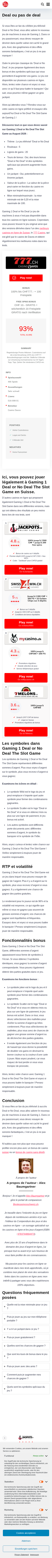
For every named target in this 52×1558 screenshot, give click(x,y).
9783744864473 (25, 1234)
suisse (5, 1152)
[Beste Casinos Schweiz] (5, 4)
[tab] (26, 1306)
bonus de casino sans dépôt (30, 1152)
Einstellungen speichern (26, 1549)
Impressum (34, 1555)
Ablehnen (26, 1541)
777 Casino (39, 232)
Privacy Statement (22, 1555)
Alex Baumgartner (35, 1196)
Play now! (26, 277)
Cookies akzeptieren (26, 1533)
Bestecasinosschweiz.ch (25, 1204)
